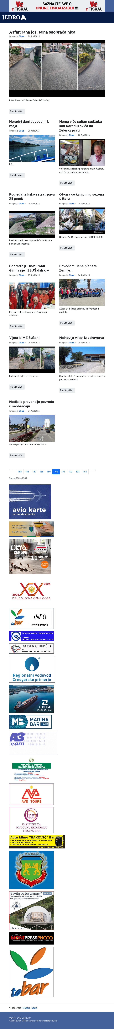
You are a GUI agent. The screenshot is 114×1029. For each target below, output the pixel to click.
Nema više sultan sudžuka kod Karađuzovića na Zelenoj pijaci (80, 126)
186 (27, 471)
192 (70, 471)
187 (34, 471)
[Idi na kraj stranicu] (94, 470)
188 (41, 471)
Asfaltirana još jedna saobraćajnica (42, 32)
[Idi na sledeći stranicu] (90, 470)
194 (85, 471)
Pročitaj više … (17, 111)
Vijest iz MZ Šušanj (24, 338)
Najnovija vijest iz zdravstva (81, 338)
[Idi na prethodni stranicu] (14, 470)
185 (20, 471)
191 (63, 471)
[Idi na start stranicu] (11, 470)
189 (49, 471)
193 (78, 471)
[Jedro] (14, 17)
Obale (21, 36)
